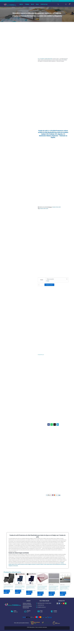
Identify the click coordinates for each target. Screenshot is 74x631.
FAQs (37, 4)
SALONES (42, 58)
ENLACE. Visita (43, 564)
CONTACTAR (44, 4)
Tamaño (41, 279)
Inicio (39, 58)
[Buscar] (57, 4)
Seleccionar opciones (7, 591)
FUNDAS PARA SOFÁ (48, 58)
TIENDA (27, 4)
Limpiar (47, 280)
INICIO (21, 4)
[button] (48, 424)
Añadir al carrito (49, 284)
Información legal (26, 607)
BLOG (32, 4)
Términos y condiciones (27, 603)
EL (39, 564)
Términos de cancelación (27, 604)
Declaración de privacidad (27, 606)
